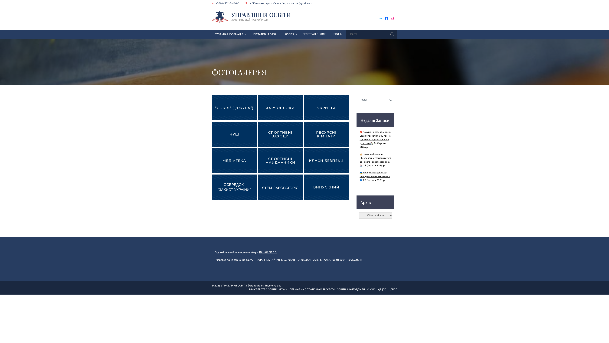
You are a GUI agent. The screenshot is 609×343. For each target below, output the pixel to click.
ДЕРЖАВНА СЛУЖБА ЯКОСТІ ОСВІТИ (312, 289)
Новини (337, 34)
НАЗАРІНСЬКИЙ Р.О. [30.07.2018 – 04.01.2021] (283, 259)
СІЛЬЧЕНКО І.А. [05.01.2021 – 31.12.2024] (337, 259)
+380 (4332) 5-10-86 (227, 3)
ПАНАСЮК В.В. (268, 252)
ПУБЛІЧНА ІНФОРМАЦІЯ (228, 34)
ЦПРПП (393, 289)
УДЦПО (382, 289)
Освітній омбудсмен (351, 289)
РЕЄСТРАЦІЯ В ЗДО (314, 34)
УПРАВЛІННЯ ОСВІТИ (261, 14)
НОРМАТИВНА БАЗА (264, 34)
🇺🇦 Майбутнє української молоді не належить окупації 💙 (375, 176)
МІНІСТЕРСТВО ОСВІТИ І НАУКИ (268, 289)
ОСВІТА (289, 34)
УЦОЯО (371, 289)
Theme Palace (273, 285)
